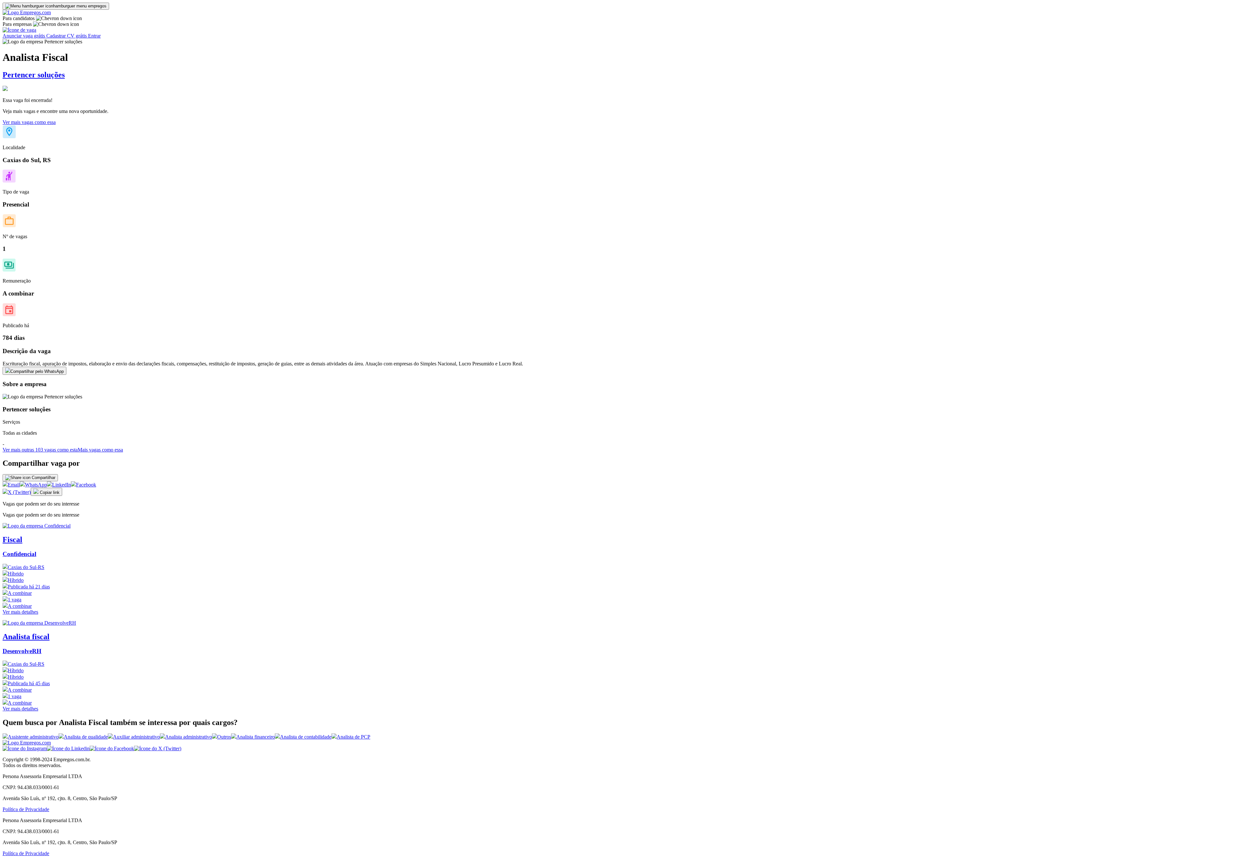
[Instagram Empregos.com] (25, 748)
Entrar (94, 36)
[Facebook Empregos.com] (112, 748)
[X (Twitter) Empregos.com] (157, 748)
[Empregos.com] (27, 12)
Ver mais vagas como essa (29, 122)
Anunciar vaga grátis (24, 36)
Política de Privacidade (26, 809)
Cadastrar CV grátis (67, 36)
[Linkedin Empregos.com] (68, 748)
